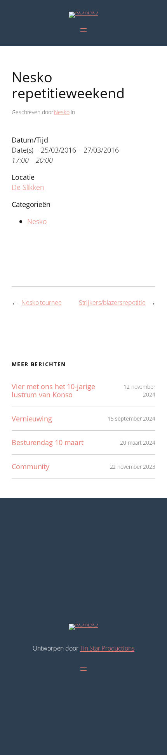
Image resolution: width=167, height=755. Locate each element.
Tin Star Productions (107, 648)
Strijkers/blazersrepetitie (112, 302)
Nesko (62, 112)
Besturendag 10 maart (48, 442)
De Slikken (28, 187)
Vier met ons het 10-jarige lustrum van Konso (53, 390)
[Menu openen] (83, 30)
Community (30, 467)
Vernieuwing (32, 419)
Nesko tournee (41, 302)
